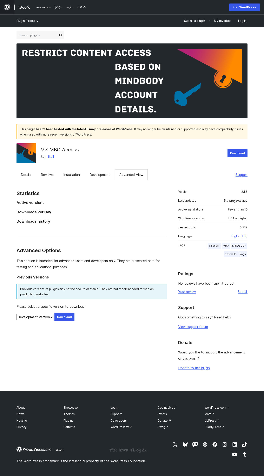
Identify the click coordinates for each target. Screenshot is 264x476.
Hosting (21, 420)
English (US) (239, 236)
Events (162, 414)
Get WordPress (244, 7)
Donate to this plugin (194, 368)
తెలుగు (60, 450)
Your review (187, 292)
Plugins (68, 420)
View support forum (193, 327)
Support (242, 175)
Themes (69, 414)
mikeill (50, 156)
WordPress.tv (121, 427)
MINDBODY (239, 245)
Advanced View (131, 175)
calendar (214, 245)
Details (26, 175)
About (20, 407)
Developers (119, 420)
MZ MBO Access (59, 150)
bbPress (212, 420)
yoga (243, 254)
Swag (163, 427)
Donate (164, 420)
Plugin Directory (27, 20)
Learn (114, 407)
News (20, 414)
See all (243, 292)
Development (100, 175)
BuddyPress (215, 427)
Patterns (69, 427)
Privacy (21, 427)
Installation (71, 175)
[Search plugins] (60, 35)
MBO (226, 245)
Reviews (47, 175)
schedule (230, 254)
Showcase (71, 407)
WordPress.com (217, 407)
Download (237, 153)
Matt (209, 414)
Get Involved (166, 407)
